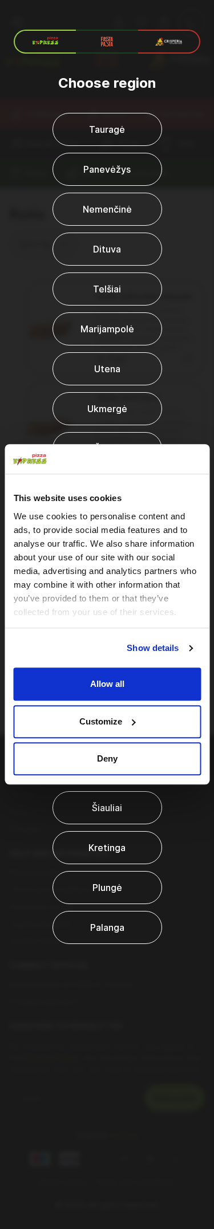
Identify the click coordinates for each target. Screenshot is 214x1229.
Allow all (107, 684)
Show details (153, 648)
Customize (100, 721)
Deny (107, 759)
